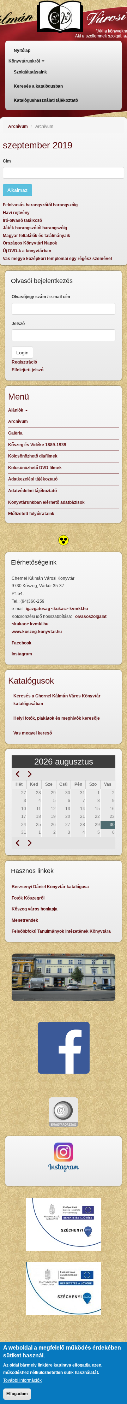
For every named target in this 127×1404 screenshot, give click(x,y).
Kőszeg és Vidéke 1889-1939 (37, 444)
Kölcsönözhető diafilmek (33, 456)
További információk (22, 1380)
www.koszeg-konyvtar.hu (37, 631)
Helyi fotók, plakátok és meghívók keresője (56, 718)
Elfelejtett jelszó (27, 369)
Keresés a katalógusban (38, 86)
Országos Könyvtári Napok (30, 243)
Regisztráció (24, 362)
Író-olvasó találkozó (22, 220)
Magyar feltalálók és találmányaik (36, 235)
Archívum (18, 126)
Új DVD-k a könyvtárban (27, 250)
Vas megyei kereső (32, 733)
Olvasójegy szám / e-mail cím (41, 296)
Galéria (15, 433)
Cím (7, 161)
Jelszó (18, 323)
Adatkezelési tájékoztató (33, 479)
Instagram (22, 653)
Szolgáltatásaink (30, 72)
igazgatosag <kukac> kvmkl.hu (57, 608)
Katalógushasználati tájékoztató (46, 100)
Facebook (21, 643)
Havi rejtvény (16, 212)
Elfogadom (17, 1393)
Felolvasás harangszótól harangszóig (40, 204)
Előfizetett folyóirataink (31, 513)
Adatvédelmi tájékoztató (32, 490)
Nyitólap (22, 50)
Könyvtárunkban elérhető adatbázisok (46, 502)
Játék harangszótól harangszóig (35, 227)
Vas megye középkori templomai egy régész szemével (57, 258)
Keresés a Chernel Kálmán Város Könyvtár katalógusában (57, 700)
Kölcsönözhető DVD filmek (35, 467)
